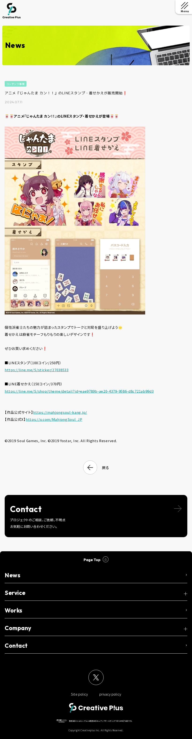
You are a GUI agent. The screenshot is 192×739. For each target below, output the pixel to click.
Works (13, 610)
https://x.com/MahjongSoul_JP (54, 419)
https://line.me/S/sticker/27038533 (37, 369)
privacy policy (110, 694)
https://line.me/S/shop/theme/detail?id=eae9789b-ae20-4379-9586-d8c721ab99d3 (79, 391)
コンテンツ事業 (15, 84)
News (12, 575)
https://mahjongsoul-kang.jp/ (60, 412)
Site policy (79, 694)
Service (15, 593)
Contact (16, 645)
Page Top (92, 559)
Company (18, 628)
